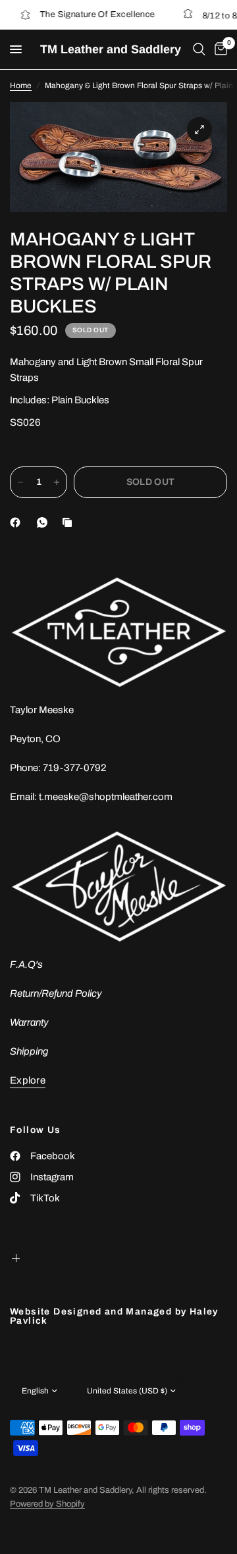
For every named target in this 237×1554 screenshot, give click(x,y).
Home (21, 85)
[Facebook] (18, 522)
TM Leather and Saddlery (110, 49)
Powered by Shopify (47, 1504)
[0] (218, 49)
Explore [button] (27, 1080)
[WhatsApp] (45, 522)
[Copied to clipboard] (70, 522)
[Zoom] (199, 129)
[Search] (199, 49)
